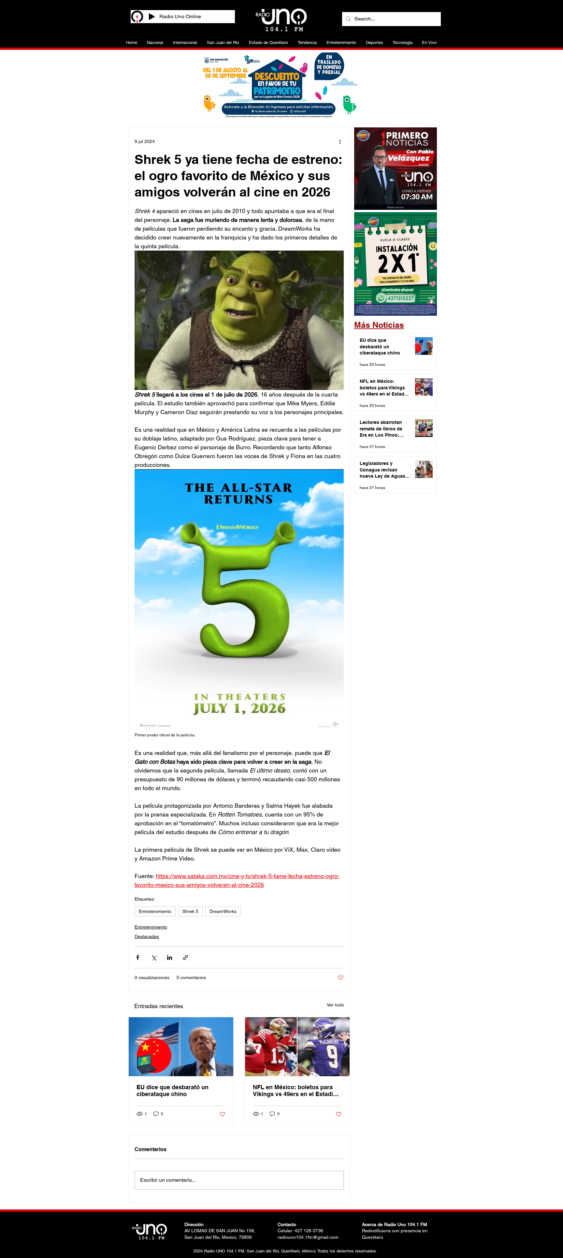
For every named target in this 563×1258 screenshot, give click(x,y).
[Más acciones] (340, 141)
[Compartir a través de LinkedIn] (169, 957)
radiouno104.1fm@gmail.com (308, 1237)
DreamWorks (223, 911)
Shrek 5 (190, 911)
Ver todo (335, 1004)
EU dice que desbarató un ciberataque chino (173, 1090)
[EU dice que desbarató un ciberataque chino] (181, 1046)
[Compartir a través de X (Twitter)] (154, 957)
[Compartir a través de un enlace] (185, 957)
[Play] (152, 16)
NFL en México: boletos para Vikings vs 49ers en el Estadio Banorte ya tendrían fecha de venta (295, 1090)
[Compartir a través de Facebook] (138, 957)
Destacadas (147, 936)
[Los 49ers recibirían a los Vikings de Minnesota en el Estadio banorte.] (297, 1046)
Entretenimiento (155, 911)
